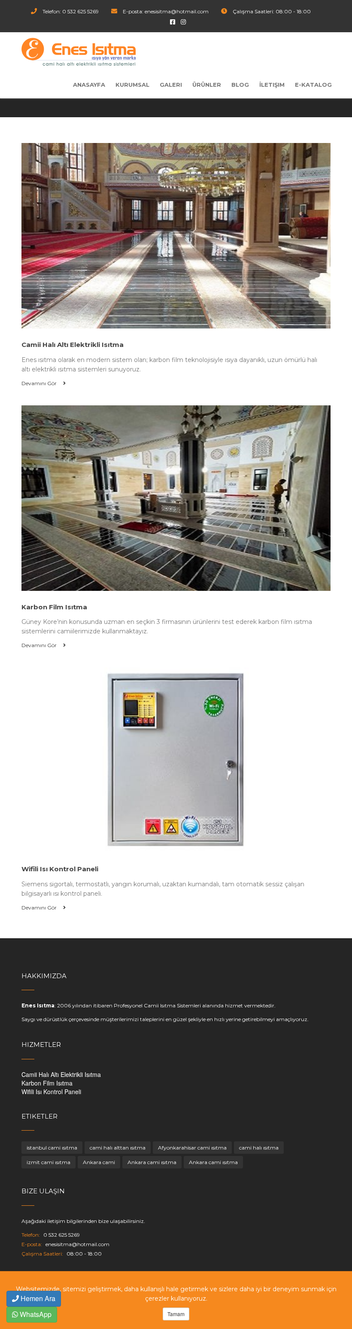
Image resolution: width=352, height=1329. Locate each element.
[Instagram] (183, 21)
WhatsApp (35, 1314)
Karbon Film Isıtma (47, 1083)
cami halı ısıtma (259, 1147)
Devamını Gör (39, 383)
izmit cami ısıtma (48, 1162)
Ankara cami (99, 1162)
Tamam (176, 1313)
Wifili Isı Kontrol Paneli (51, 1091)
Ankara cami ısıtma (151, 1162)
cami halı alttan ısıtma (118, 1147)
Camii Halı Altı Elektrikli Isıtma (61, 1074)
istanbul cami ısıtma (52, 1147)
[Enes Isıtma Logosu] (78, 52)
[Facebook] (172, 21)
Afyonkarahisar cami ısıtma (192, 1147)
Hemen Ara (37, 1298)
